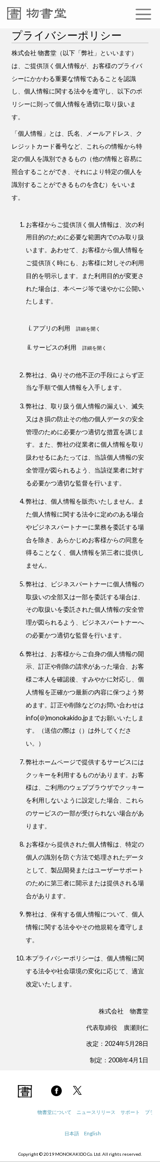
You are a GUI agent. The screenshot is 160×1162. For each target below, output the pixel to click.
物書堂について (54, 1112)
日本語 (71, 1133)
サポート (130, 1112)
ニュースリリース (96, 1112)
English (92, 1133)
